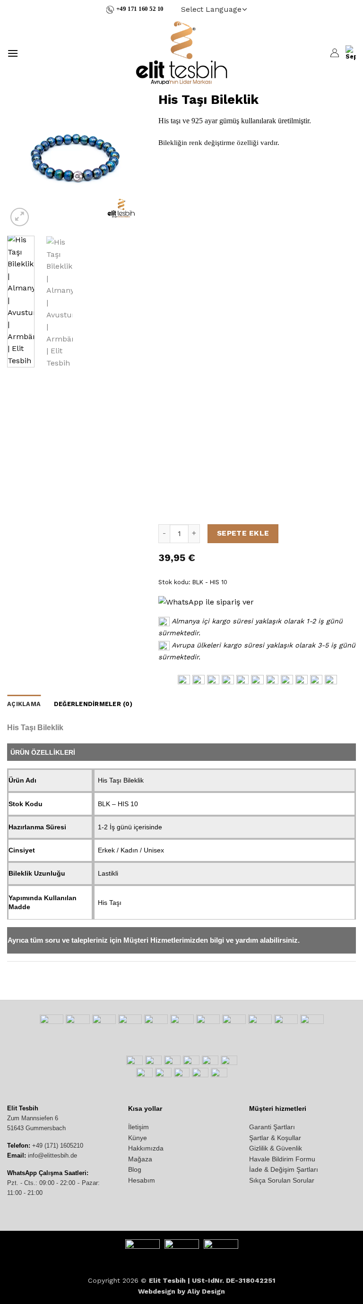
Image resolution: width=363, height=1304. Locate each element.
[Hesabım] (334, 53)
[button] (12, 53)
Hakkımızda (146, 1148)
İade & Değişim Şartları (283, 1169)
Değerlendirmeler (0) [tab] (93, 703)
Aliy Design (206, 1291)
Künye (137, 1138)
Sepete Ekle (243, 533)
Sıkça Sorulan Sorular (281, 1180)
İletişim (138, 1127)
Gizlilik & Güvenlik (275, 1148)
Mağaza (140, 1159)
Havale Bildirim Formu (282, 1159)
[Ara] (30, 53)
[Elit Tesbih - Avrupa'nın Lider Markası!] (181, 53)
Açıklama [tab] (24, 703)
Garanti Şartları (272, 1127)
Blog (134, 1169)
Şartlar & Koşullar (275, 1138)
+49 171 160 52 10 (140, 9)
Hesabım (141, 1180)
